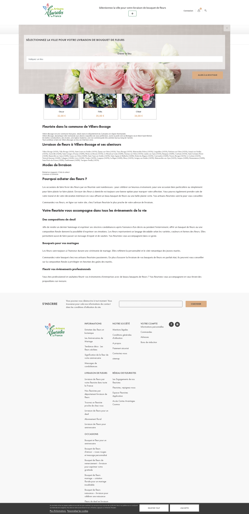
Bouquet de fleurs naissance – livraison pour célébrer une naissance (96, 493)
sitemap (116, 358)
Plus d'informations (58, 511)
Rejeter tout (154, 508)
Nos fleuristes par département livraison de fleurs (96, 394)
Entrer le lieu (124, 53)
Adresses (145, 337)
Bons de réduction (149, 342)
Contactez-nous (120, 353)
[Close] (227, 28)
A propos (117, 343)
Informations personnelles (152, 326)
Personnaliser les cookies (77, 511)
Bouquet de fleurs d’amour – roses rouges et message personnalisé (96, 452)
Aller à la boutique (207, 75)
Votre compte (149, 323)
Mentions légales (120, 329)
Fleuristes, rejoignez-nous (124, 387)
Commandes (146, 332)
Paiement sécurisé (121, 348)
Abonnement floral (93, 419)
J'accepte (184, 508)
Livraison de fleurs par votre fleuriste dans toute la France (96, 382)
